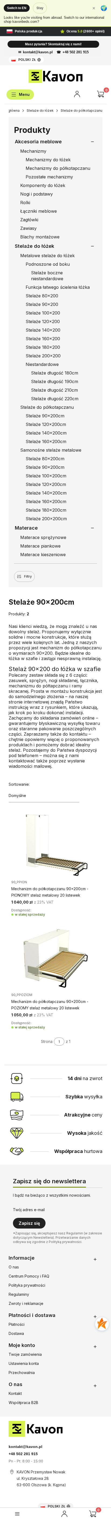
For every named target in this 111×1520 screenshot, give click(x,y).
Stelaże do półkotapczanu (81, 110)
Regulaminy (19, 1294)
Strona (47, 1041)
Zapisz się (29, 1223)
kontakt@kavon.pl (38, 52)
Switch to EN (16, 8)
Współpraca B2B (23, 1402)
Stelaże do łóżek (40, 110)
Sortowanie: (19, 784)
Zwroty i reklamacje (26, 1303)
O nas (14, 1267)
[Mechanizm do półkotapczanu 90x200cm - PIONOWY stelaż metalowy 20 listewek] (55, 846)
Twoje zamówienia (25, 1354)
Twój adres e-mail (29, 1209)
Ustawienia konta (24, 1363)
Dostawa (16, 1333)
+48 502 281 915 (76, 52)
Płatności (17, 1324)
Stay (39, 8)
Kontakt (15, 1393)
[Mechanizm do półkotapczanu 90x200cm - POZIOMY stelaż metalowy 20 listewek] (55, 958)
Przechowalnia (22, 1372)
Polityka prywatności (27, 1285)
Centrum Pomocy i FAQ (29, 1276)
